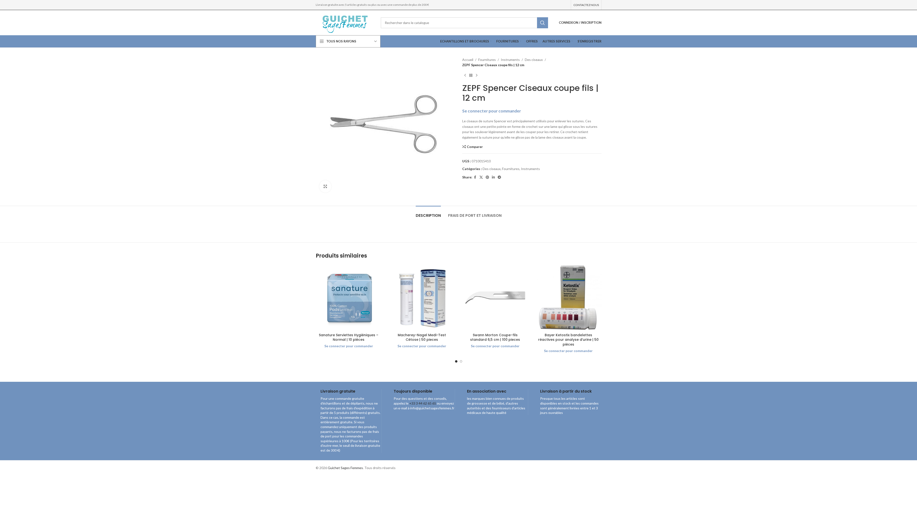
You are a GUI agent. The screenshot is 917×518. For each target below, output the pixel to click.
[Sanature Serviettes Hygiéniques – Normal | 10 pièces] (349, 298)
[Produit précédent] (465, 75)
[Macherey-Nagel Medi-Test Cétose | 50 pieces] (422, 298)
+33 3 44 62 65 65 (422, 403)
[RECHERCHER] (542, 22)
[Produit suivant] (476, 75)
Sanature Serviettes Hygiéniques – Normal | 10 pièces (348, 337)
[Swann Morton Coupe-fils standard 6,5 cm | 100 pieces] (495, 298)
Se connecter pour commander (491, 110)
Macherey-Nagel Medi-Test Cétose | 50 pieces (422, 337)
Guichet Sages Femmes (345, 468)
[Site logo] (345, 22)
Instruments (510, 60)
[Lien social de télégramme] (499, 177)
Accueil (467, 60)
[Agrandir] (325, 186)
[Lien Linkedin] (493, 177)
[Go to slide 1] (456, 361)
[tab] (428, 213)
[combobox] (464, 22)
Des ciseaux (534, 60)
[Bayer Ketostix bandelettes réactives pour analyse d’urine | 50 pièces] (568, 298)
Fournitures (487, 60)
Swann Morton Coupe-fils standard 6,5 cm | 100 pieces (495, 337)
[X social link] (481, 177)
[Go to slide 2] (461, 361)
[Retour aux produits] (471, 75)
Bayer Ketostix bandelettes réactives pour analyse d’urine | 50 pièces (568, 340)
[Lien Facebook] (475, 177)
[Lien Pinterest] (487, 177)
